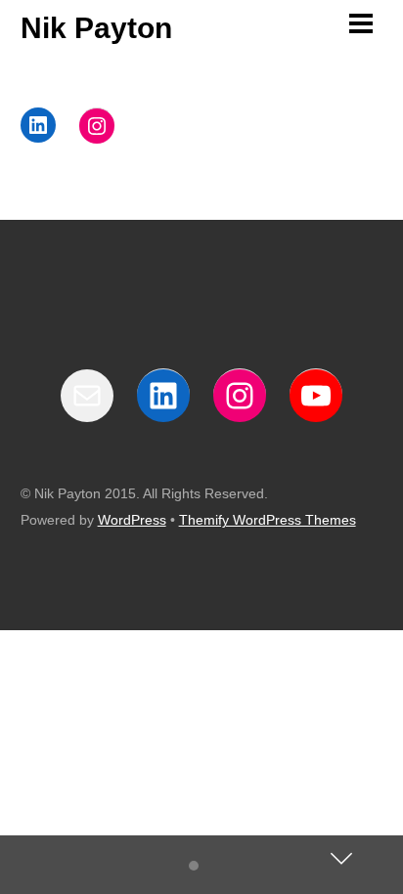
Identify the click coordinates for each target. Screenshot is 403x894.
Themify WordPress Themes (267, 520)
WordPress (132, 520)
